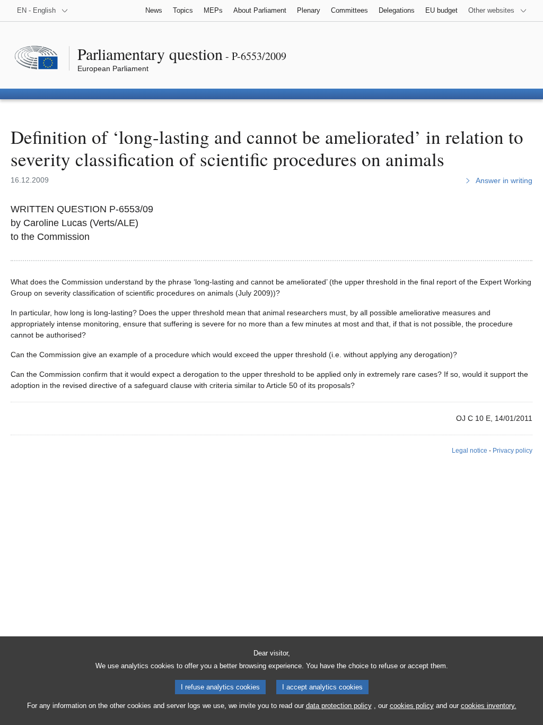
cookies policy (412, 706)
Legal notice (469, 450)
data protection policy (339, 706)
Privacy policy (512, 450)
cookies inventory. (488, 706)
